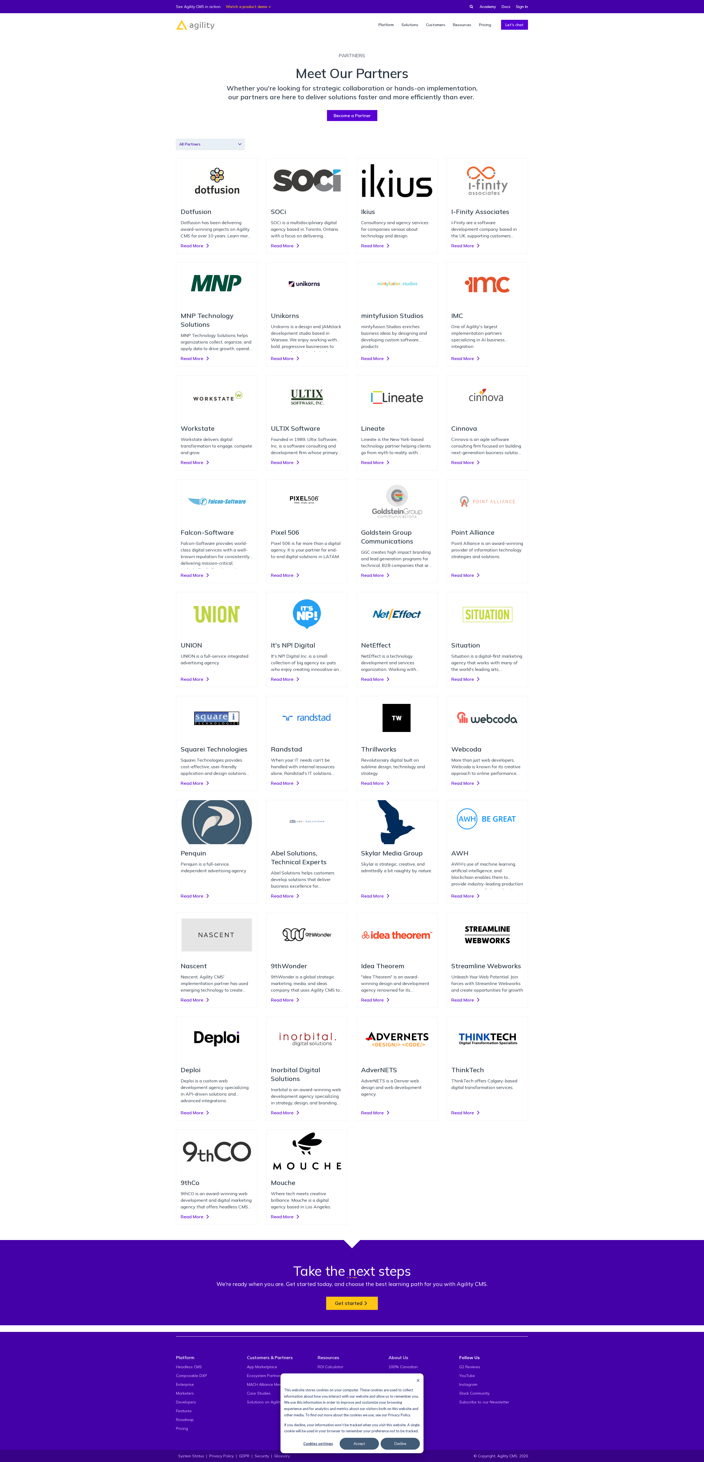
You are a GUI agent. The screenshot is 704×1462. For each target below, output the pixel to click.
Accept (359, 1443)
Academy (488, 6)
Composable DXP (191, 1375)
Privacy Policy (399, 1415)
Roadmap (185, 1419)
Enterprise (185, 1384)
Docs (506, 6)
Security (262, 1455)
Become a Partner (352, 115)
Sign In (522, 6)
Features (184, 1410)
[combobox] (210, 144)
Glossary (282, 1455)
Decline (400, 1443)
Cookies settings (318, 1443)
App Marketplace (262, 1366)
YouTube (467, 1375)
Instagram (468, 1384)
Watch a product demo (246, 6)
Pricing (182, 1428)
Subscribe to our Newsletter (484, 1402)
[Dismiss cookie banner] (418, 1380)
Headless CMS (189, 1366)
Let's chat (514, 24)
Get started (348, 1303)
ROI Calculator (330, 1366)
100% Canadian (403, 1366)
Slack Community (474, 1393)
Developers (186, 1402)
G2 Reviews (469, 1366)
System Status (191, 1455)
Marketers (185, 1393)
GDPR (244, 1455)
